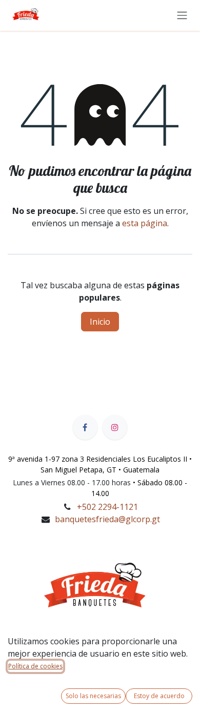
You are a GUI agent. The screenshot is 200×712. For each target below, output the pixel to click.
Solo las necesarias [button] (93, 695)
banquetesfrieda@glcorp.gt (107, 519)
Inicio (100, 321)
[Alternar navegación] (182, 15)
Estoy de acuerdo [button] (159, 695)
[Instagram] (115, 427)
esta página (144, 223)
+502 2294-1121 (107, 506)
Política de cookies (35, 666)
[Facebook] (85, 427)
